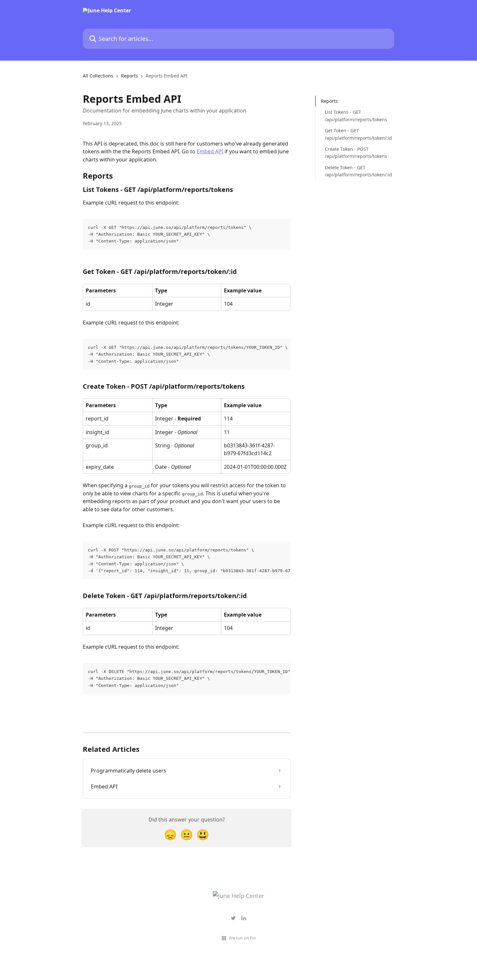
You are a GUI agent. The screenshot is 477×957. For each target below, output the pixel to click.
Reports (129, 76)
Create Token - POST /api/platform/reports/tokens (355, 152)
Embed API (210, 151)
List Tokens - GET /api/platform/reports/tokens (355, 115)
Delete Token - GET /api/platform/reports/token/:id (355, 171)
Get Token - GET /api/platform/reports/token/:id (355, 134)
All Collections (98, 76)
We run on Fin (242, 938)
